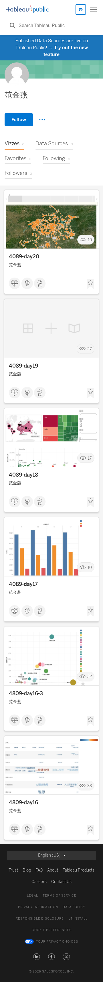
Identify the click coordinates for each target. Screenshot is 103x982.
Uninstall (78, 918)
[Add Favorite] (90, 284)
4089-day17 (23, 584)
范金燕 (15, 264)
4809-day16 (23, 802)
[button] (36, 956)
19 (90, 239)
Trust (13, 870)
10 (90, 567)
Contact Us (61, 881)
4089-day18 (23, 475)
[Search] (11, 25)
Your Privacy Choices (57, 941)
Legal (32, 895)
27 (89, 349)
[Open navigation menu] (93, 9)
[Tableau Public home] (27, 9)
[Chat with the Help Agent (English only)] (81, 9)
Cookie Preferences (52, 930)
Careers (39, 881)
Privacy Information (38, 907)
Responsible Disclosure (40, 918)
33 (89, 785)
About (52, 870)
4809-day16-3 (26, 693)
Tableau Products (78, 870)
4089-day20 (24, 256)
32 (89, 676)
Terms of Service (59, 895)
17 (90, 458)
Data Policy (74, 907)
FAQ (39, 870)
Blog (27, 870)
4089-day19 (23, 366)
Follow (18, 119)
